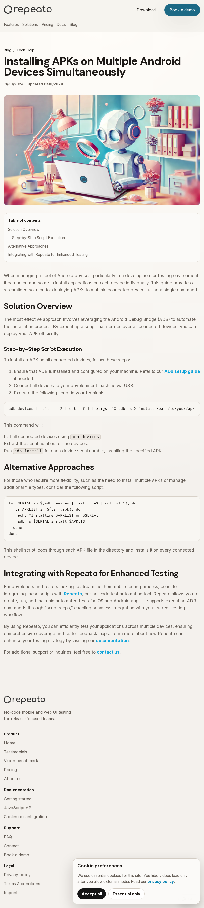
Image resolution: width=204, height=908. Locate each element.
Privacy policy (17, 874)
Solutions (30, 24)
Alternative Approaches (28, 246)
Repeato (73, 593)
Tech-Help (25, 50)
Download (146, 9)
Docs (61, 24)
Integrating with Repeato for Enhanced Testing (48, 254)
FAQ (8, 836)
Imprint (10, 892)
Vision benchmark (21, 760)
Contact (11, 845)
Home (9, 742)
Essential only (126, 893)
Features (11, 24)
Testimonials (15, 751)
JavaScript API (18, 807)
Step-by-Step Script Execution (38, 237)
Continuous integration (25, 816)
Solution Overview (23, 229)
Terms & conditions (22, 883)
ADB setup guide (182, 371)
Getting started (17, 798)
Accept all (92, 893)
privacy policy (160, 881)
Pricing (47, 24)
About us (12, 778)
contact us (108, 652)
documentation (112, 640)
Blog (73, 24)
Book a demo (182, 9)
